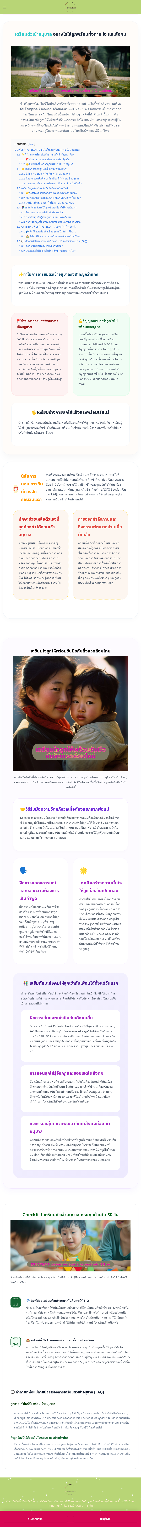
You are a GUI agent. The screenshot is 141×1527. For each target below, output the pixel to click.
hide (31, 144)
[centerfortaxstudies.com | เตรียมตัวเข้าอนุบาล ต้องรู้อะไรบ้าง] (70, 7)
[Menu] (5, 7)
